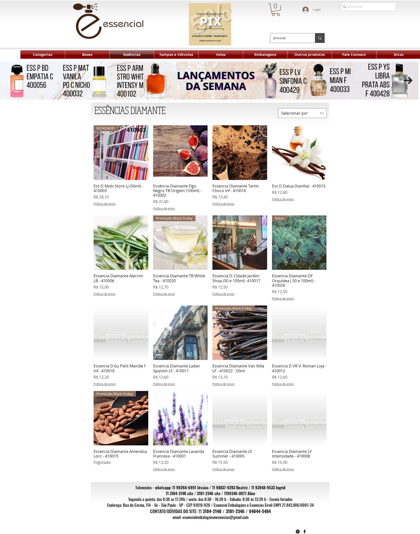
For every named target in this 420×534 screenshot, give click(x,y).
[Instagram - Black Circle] (298, 532)
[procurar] (319, 38)
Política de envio (104, 204)
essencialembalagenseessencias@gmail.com (215, 517)
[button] (275, 9)
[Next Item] (408, 80)
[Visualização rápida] (180, 152)
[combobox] (302, 113)
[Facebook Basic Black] (304, 532)
